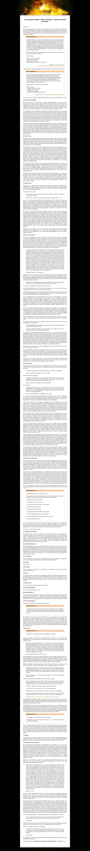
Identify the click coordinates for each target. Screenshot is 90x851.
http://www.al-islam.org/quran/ (38, 794)
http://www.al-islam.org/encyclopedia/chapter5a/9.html (51, 94)
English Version (53, 849)
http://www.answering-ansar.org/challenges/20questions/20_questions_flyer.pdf (50, 65)
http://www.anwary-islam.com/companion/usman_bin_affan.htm (44, 696)
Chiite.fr (35, 849)
